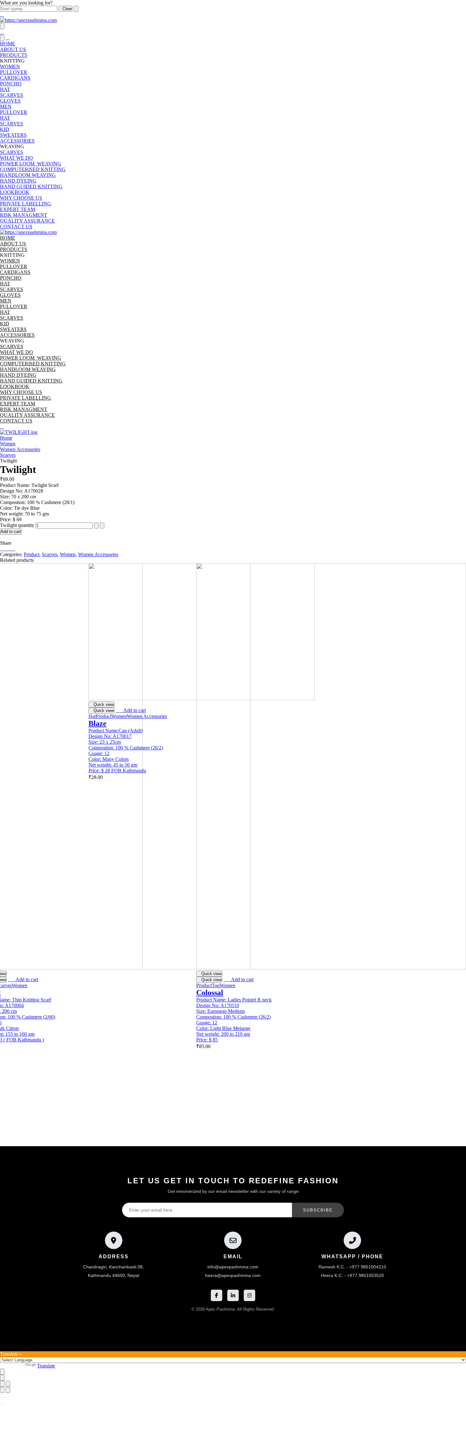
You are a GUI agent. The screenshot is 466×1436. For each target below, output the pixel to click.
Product (31, 554)
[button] (23, 979)
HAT (5, 89)
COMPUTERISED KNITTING (33, 169)
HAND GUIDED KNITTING (31, 186)
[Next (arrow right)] (8, 1390)
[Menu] (2, 26)
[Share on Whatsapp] (13, 548)
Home (6, 438)
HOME (7, 43)
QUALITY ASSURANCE (27, 220)
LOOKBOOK (14, 192)
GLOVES (10, 100)
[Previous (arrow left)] (2, 1390)
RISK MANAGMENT (23, 215)
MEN (5, 106)
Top (216, 985)
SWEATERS (13, 135)
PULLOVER (13, 72)
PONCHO (11, 83)
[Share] (5, 1397)
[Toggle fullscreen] (3, 1397)
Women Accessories (20, 449)
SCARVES (11, 95)
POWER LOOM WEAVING (30, 163)
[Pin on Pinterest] (9, 548)
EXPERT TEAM (17, 209)
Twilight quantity (17, 525)
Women (8, 443)
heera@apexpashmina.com (233, 1275)
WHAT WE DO (16, 158)
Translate (46, 1365)
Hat (92, 716)
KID (4, 129)
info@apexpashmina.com (232, 1266)
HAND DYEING (18, 180)
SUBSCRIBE (318, 1210)
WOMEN (10, 66)
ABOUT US (13, 49)
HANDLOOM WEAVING (28, 175)
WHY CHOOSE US (21, 198)
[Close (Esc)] (2, 1384)
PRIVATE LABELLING (25, 203)
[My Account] (2, 426)
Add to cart (11, 531)
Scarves (8, 455)
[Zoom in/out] (8, 1384)
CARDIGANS (15, 78)
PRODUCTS (13, 55)
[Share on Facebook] (2, 548)
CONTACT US (16, 226)
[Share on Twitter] (6, 548)
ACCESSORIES (17, 140)
